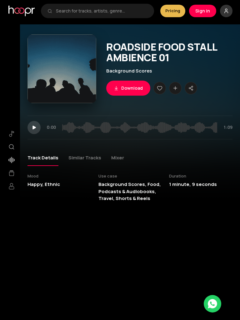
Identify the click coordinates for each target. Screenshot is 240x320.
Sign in (202, 11)
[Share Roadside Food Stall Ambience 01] (191, 88)
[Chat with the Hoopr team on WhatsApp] (212, 303)
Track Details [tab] (43, 157)
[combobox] (102, 11)
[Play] (34, 127)
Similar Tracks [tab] (84, 157)
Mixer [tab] (117, 157)
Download (132, 88)
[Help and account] (226, 11)
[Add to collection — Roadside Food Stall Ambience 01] (175, 88)
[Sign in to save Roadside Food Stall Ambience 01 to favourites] (159, 88)
